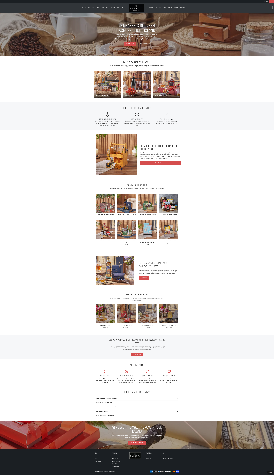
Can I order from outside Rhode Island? (106, 407)
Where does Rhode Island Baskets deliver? (107, 398)
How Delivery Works (143, 43)
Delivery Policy (115, 458)
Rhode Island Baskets (102, 471)
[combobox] (266, 7)
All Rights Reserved (111, 471)
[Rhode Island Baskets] (136, 8)
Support (270, 472)
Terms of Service (115, 466)
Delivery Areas (98, 456)
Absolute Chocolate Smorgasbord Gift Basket (147, 241)
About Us (148, 456)
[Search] (271, 7)
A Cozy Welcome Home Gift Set (147, 214)
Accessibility (114, 456)
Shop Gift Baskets (130, 43)
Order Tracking (98, 461)
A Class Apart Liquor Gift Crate (126, 214)
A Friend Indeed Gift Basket (169, 214)
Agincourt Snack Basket (169, 241)
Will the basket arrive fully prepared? (105, 415)
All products (165, 456)
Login (267, 1)
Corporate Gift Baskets (168, 458)
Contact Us (148, 458)
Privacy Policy (115, 463)
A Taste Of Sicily (105, 241)
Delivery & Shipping (137, 354)
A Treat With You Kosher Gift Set (126, 241)
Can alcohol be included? (102, 411)
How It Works (144, 278)
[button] (84, 8)
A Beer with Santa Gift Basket (105, 214)
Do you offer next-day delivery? (104, 402)
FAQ (96, 458)
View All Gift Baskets (160, 162)
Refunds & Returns (116, 461)
